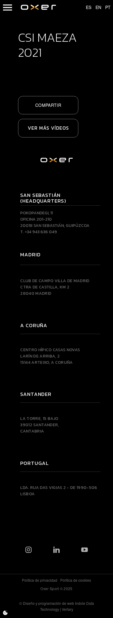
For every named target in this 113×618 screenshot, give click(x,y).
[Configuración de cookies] (5, 612)
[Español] (86, 7)
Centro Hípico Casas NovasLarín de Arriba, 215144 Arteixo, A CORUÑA (50, 356)
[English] (95, 7)
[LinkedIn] (56, 550)
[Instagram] (28, 550)
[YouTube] (84, 550)
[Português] (105, 7)
